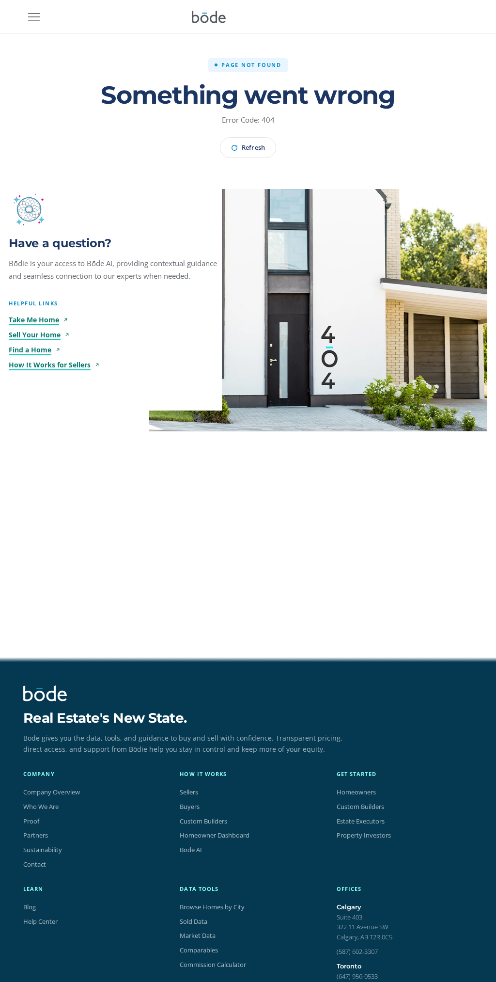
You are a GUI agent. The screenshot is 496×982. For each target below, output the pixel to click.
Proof (31, 821)
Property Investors (364, 835)
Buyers (190, 806)
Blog (29, 907)
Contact (34, 864)
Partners (35, 835)
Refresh (253, 147)
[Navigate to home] (209, 17)
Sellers (189, 792)
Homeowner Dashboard (214, 835)
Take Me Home (34, 319)
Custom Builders (203, 821)
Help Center (40, 921)
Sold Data (193, 921)
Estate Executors (361, 821)
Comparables (199, 950)
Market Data (198, 935)
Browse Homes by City (212, 907)
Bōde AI (191, 849)
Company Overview (51, 792)
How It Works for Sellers (50, 364)
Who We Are (41, 806)
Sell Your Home (35, 334)
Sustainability (42, 849)
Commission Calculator (213, 964)
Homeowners (356, 792)
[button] (29, 209)
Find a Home (30, 349)
